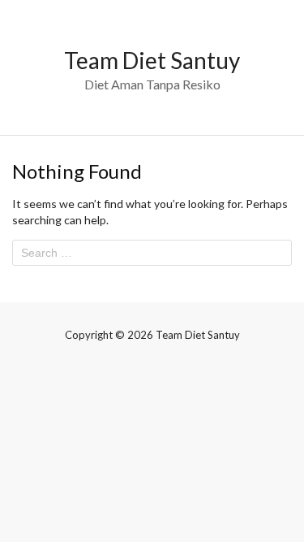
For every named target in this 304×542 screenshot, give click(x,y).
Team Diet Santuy (152, 60)
